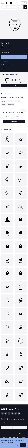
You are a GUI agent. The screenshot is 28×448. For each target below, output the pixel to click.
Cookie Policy (17, 440)
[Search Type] (3, 7)
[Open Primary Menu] (2, 3)
